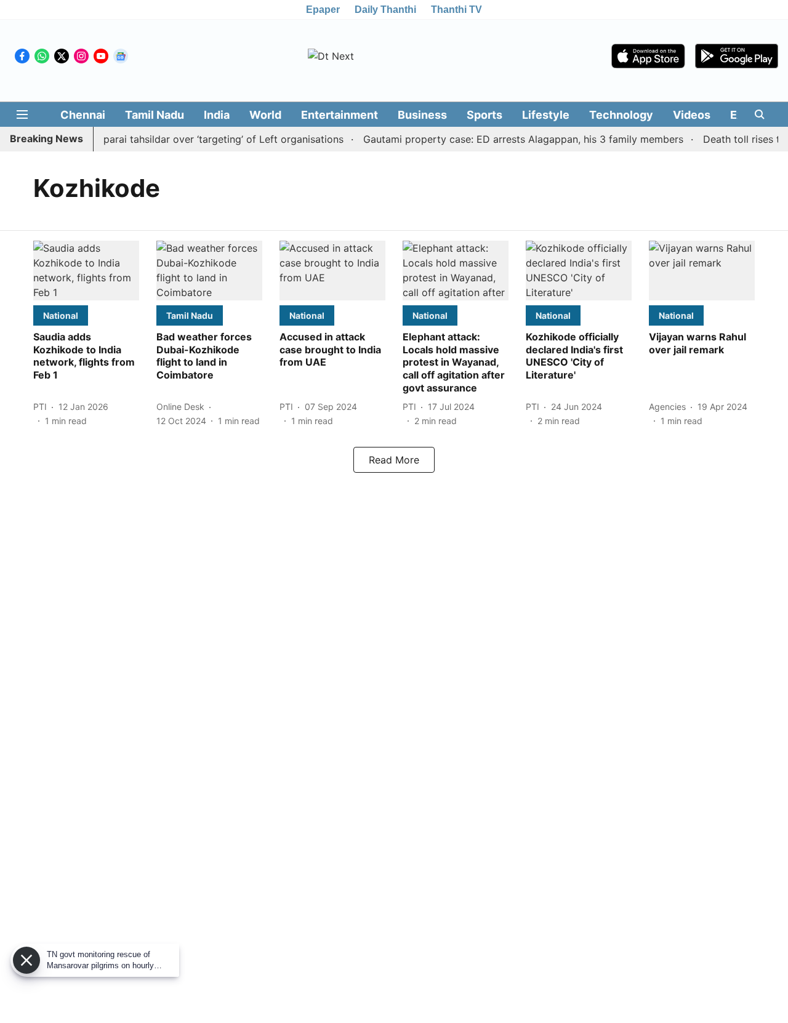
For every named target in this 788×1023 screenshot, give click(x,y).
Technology (621, 114)
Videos (691, 114)
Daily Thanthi (385, 9)
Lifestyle (545, 114)
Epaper (323, 9)
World (265, 114)
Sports (484, 114)
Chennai (82, 114)
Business (422, 114)
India (217, 114)
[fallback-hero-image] (86, 270)
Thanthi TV (456, 9)
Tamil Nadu (154, 114)
